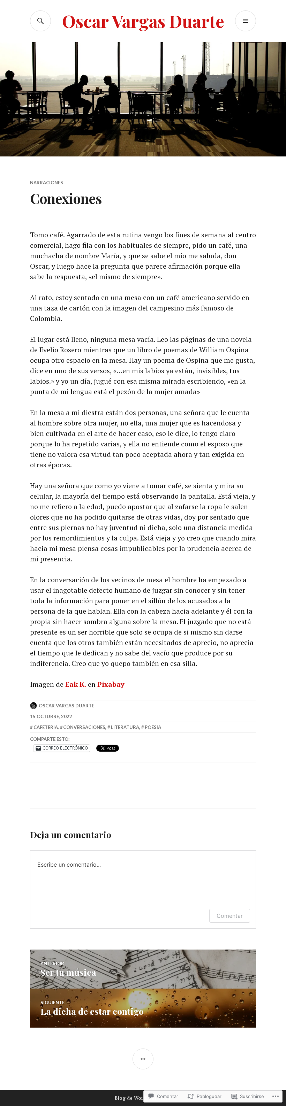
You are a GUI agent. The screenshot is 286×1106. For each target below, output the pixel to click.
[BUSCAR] (40, 20)
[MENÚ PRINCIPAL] (245, 20)
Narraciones (46, 182)
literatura (125, 727)
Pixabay (111, 684)
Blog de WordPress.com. (143, 1098)
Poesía (153, 727)
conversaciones (84, 727)
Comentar (230, 915)
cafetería (45, 727)
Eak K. (75, 684)
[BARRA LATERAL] (143, 1059)
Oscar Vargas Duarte (143, 20)
